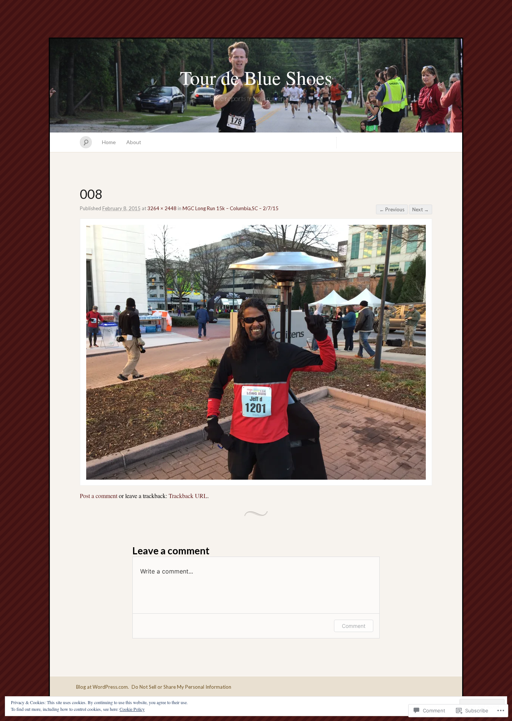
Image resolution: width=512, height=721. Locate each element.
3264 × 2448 (162, 208)
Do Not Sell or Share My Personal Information (181, 687)
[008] (256, 477)
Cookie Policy (132, 709)
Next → (420, 209)
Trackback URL (188, 496)
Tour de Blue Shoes (256, 77)
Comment (353, 626)
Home (109, 142)
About (133, 142)
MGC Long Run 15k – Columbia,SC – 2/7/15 (230, 208)
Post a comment (98, 496)
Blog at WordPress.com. (102, 687)
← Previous (391, 209)
